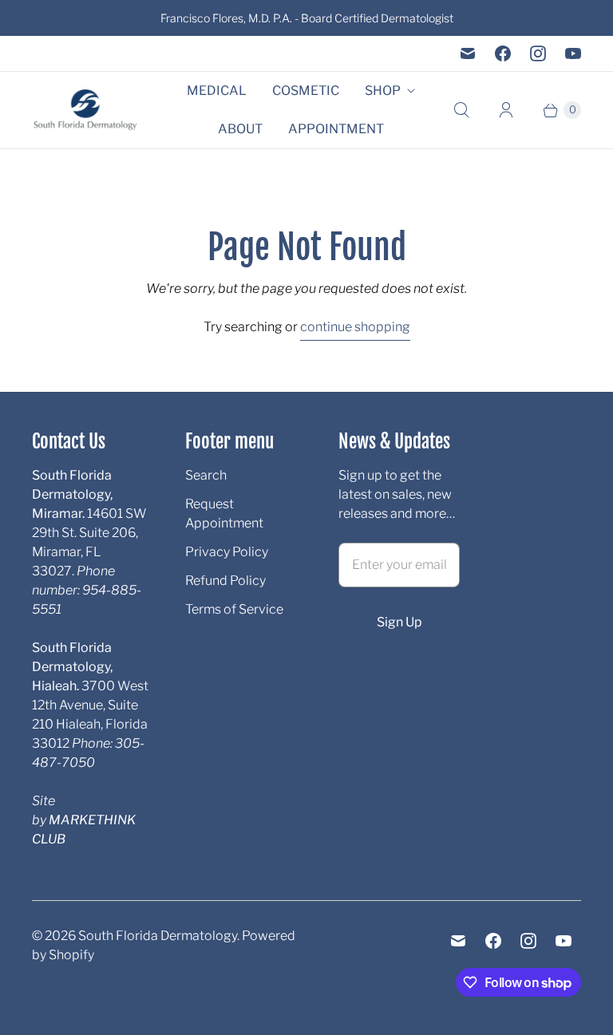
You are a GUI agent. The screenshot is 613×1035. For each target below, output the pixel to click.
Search (206, 475)
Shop (383, 90)
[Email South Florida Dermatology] (467, 53)
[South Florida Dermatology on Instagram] (538, 53)
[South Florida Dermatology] (86, 110)
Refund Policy (225, 580)
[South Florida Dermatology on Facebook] (502, 53)
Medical (217, 90)
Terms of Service (234, 609)
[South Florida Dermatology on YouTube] (573, 53)
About (240, 128)
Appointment (336, 128)
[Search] (461, 110)
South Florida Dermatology (157, 935)
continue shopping (355, 326)
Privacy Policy (226, 551)
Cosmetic (305, 90)
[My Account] (506, 110)
